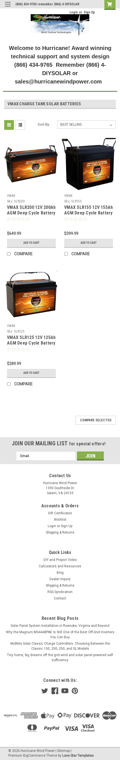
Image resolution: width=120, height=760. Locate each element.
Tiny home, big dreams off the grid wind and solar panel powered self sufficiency (60, 657)
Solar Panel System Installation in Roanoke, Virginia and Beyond (60, 626)
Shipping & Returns (60, 532)
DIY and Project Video (60, 560)
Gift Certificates (60, 513)
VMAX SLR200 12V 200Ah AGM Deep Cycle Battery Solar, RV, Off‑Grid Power (31, 215)
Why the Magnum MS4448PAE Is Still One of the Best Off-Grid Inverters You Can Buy (60, 634)
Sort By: (44, 124)
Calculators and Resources (60, 566)
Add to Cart (31, 242)
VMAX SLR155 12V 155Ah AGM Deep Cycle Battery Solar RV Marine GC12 (88, 213)
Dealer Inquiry (60, 579)
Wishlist (60, 520)
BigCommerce (34, 755)
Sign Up (89, 12)
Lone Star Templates (78, 755)
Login (73, 12)
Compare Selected (95, 420)
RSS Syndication (60, 592)
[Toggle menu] (7, 7)
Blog (60, 573)
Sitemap (63, 751)
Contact (60, 598)
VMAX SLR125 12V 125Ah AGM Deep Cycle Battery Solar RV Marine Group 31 (31, 346)
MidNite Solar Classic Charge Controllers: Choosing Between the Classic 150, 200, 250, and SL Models (60, 646)
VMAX (11, 196)
